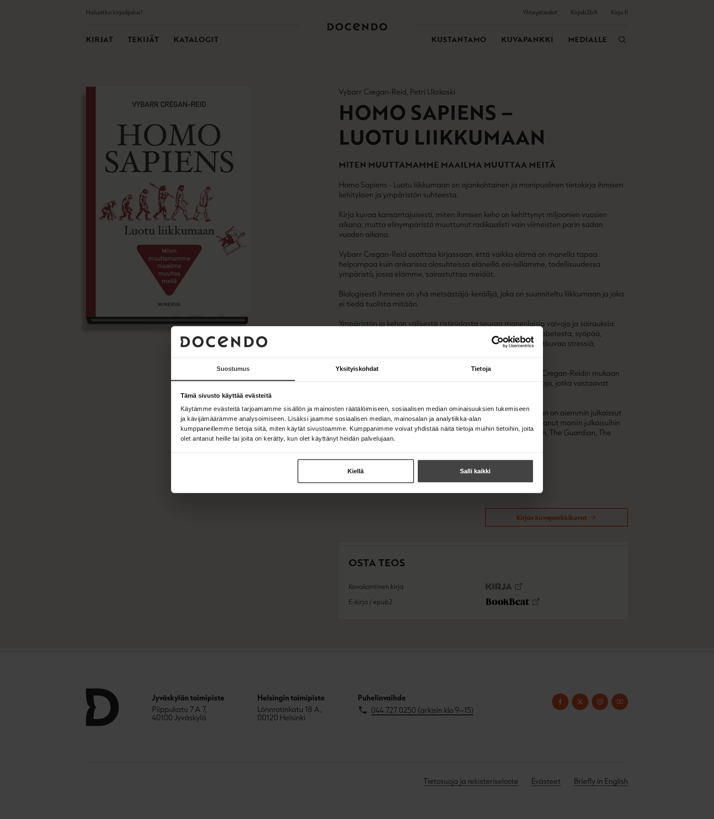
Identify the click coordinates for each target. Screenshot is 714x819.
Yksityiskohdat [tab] (357, 368)
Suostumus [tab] (233, 368)
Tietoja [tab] (481, 368)
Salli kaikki (475, 471)
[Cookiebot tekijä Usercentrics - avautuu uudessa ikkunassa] (498, 342)
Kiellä (355, 471)
